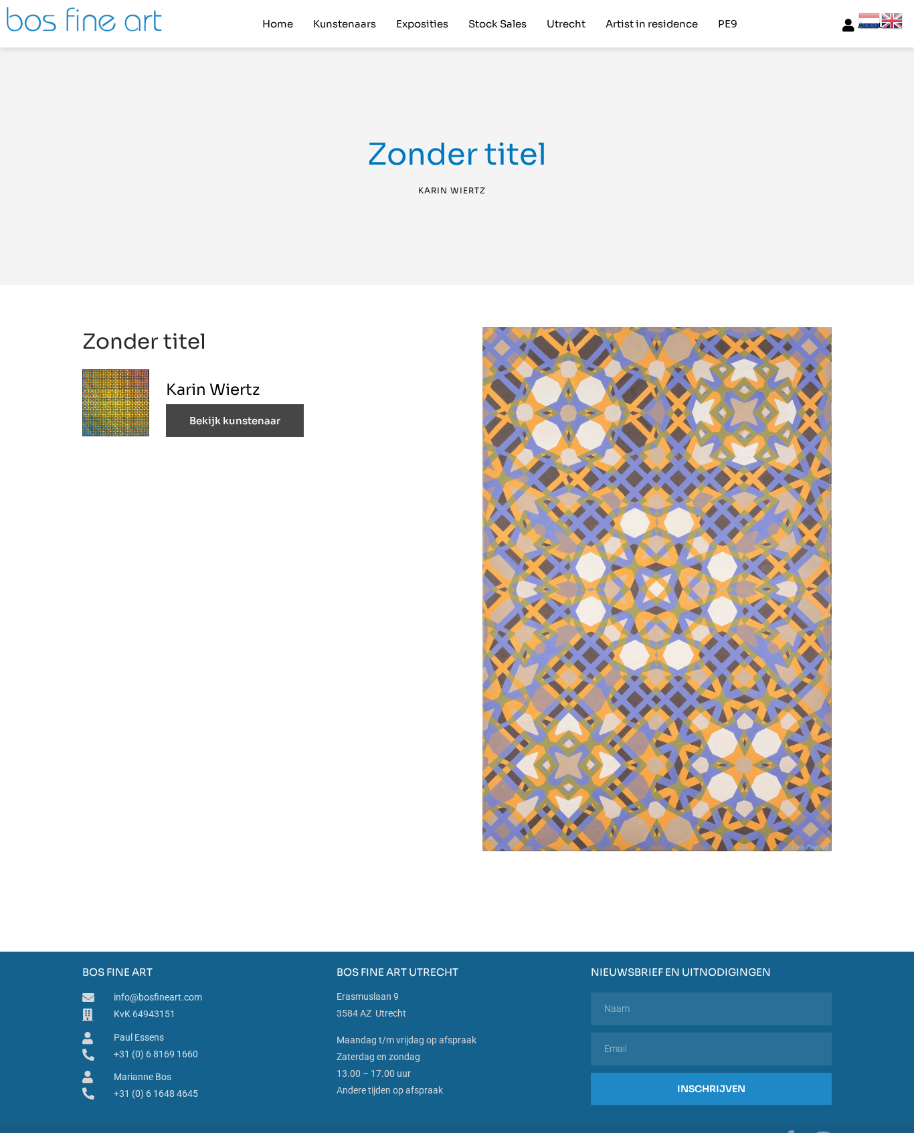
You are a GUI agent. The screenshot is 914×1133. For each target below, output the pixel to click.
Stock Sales (497, 23)
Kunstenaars (344, 23)
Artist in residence (652, 23)
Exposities (422, 23)
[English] (892, 20)
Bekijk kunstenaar (234, 420)
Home (277, 23)
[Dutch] (869, 20)
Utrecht (566, 23)
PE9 (727, 23)
